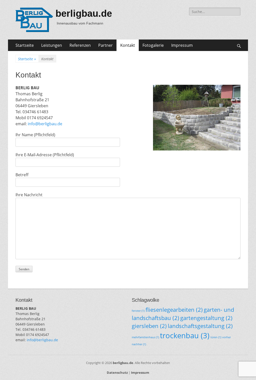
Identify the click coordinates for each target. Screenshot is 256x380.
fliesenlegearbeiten (174, 309)
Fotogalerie (153, 45)
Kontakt (127, 45)
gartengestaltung (206, 318)
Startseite (25, 45)
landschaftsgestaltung (200, 326)
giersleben (149, 326)
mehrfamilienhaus (145, 337)
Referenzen (80, 45)
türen (215, 337)
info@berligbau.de (45, 123)
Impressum (182, 45)
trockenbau (185, 335)
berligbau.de (84, 13)
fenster (138, 310)
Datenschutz (117, 372)
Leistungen (51, 45)
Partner (105, 45)
